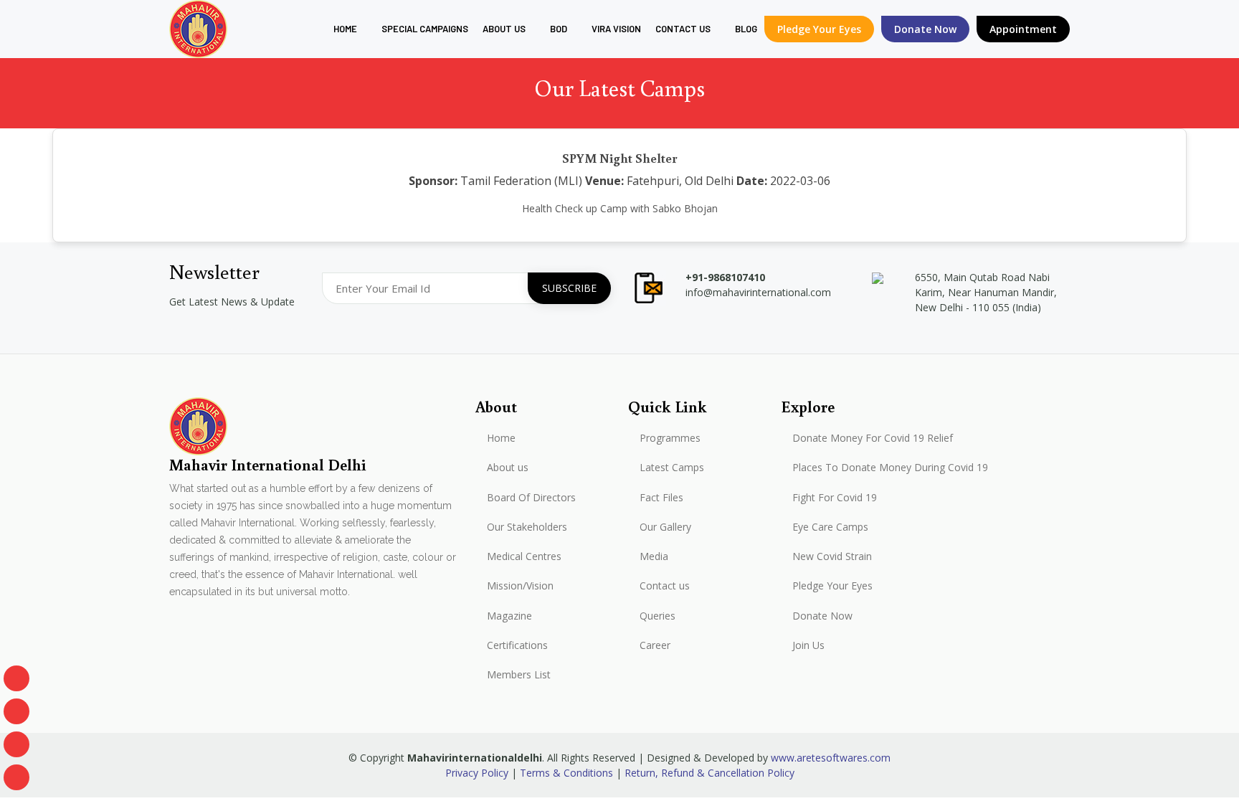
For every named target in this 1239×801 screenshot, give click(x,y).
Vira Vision (616, 28)
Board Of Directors (531, 498)
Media (654, 556)
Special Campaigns (424, 28)
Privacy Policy (476, 772)
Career (655, 645)
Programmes (670, 438)
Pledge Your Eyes (819, 29)
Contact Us (683, 28)
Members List (519, 675)
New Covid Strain (832, 556)
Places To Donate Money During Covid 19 (890, 468)
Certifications (517, 645)
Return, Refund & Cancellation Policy (709, 772)
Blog (746, 28)
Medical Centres (524, 556)
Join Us (808, 645)
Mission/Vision (520, 586)
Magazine (509, 616)
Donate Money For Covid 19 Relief (872, 438)
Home (345, 28)
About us (504, 28)
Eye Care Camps (830, 527)
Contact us (665, 586)
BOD (558, 28)
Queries (657, 616)
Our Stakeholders (527, 527)
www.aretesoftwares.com (831, 757)
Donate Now (822, 616)
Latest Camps (672, 468)
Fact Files (661, 498)
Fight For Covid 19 (834, 498)
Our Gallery (665, 527)
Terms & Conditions (566, 772)
